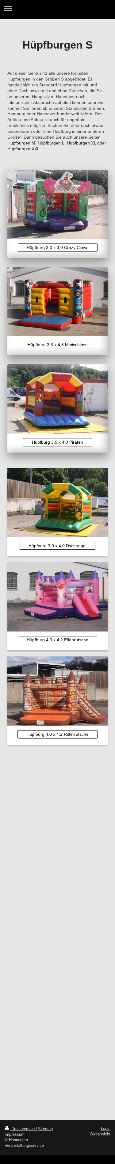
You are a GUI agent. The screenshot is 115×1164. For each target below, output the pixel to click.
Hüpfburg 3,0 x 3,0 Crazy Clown (58, 247)
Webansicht (100, 1134)
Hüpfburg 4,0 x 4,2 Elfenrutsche (57, 639)
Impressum (15, 1134)
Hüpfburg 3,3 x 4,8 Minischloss (57, 344)
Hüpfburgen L (51, 143)
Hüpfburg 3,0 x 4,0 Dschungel (57, 545)
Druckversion (23, 1128)
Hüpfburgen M (21, 143)
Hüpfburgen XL (81, 143)
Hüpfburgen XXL (23, 148)
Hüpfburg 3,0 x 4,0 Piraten (57, 442)
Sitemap (45, 1128)
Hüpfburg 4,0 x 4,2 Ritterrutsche (57, 734)
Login (105, 1128)
